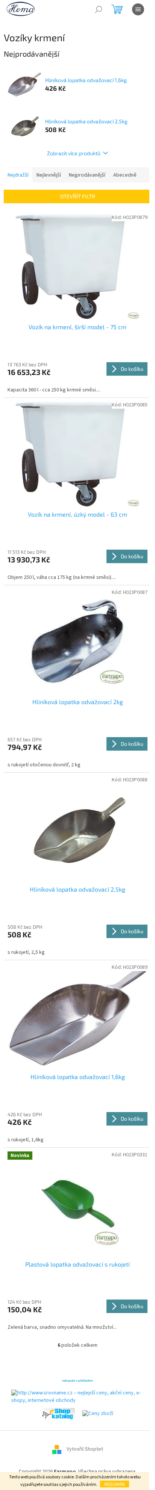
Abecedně (125, 175)
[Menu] (138, 9)
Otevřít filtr (77, 196)
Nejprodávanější (87, 175)
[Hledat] (98, 9)
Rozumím (114, 1484)
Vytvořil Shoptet (85, 1449)
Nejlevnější (48, 175)
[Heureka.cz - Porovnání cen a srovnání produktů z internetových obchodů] (77, 1380)
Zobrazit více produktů (73, 153)
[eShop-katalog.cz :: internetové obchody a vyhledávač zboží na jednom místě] (58, 1413)
